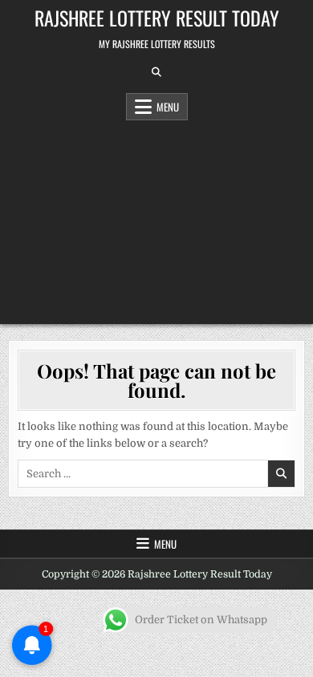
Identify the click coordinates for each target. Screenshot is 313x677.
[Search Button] (156, 72)
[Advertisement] (156, 218)
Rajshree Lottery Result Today (157, 17)
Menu (167, 107)
